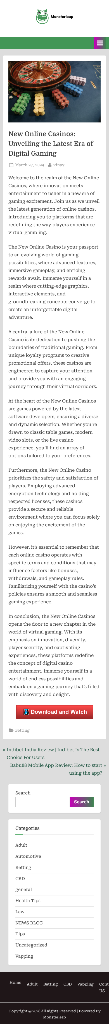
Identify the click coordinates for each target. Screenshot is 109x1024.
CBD (20, 878)
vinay (59, 164)
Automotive (28, 856)
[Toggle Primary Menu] (100, 43)
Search (22, 793)
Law (20, 911)
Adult (21, 845)
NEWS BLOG (29, 923)
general (23, 889)
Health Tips (28, 900)
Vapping (24, 956)
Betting (22, 730)
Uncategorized (31, 945)
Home (15, 982)
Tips (20, 933)
